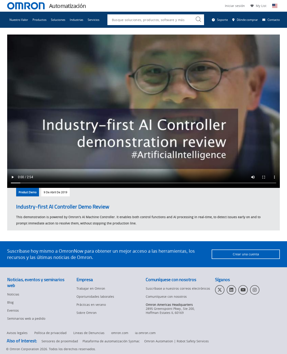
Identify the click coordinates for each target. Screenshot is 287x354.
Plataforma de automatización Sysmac (111, 341)
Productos (39, 20)
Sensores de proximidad (59, 341)
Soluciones (58, 20)
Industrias (76, 20)
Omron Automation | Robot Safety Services (176, 341)
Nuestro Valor (18, 20)
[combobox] (155, 19)
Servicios (93, 20)
